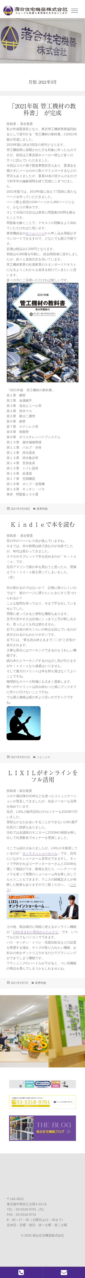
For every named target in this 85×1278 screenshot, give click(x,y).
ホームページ (35, 233)
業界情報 (42, 509)
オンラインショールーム (39, 853)
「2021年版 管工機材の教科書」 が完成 (42, 109)
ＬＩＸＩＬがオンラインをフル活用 (42, 776)
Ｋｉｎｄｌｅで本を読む (42, 524)
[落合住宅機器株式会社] (37, 9)
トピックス (43, 757)
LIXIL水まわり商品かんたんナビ (35, 932)
